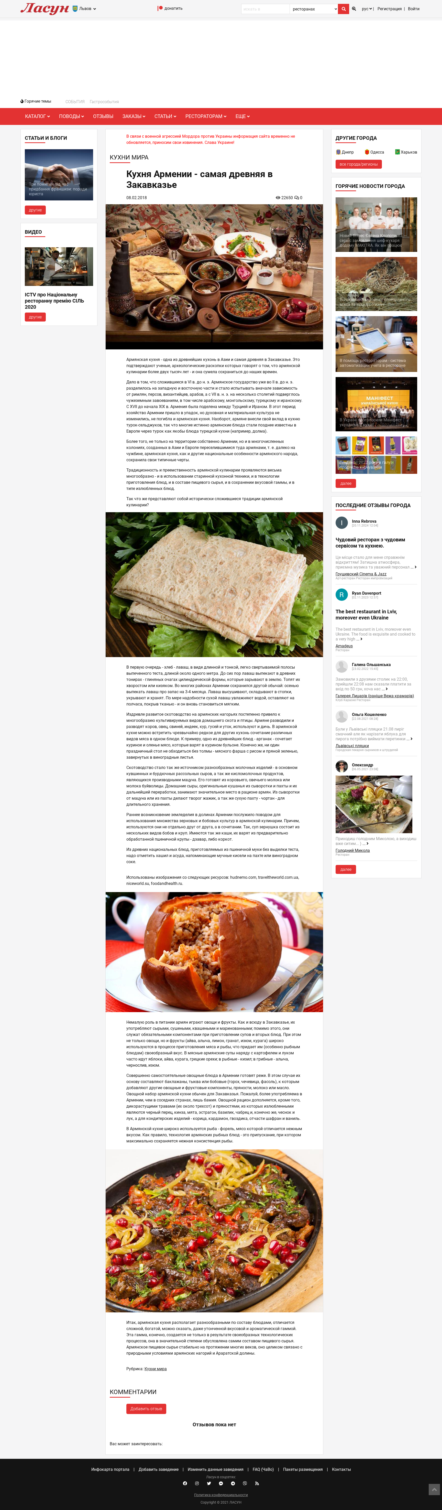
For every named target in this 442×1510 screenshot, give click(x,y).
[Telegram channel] (233, 1483)
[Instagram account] (197, 1483)
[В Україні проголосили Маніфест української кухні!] (376, 429)
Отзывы (103, 116)
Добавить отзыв (146, 1408)
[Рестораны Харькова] (398, 153)
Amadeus (344, 646)
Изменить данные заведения (216, 1469)
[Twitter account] (209, 1483)
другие (35, 210)
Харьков (409, 152)
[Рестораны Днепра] (339, 153)
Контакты (341, 1469)
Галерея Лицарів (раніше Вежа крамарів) (375, 695)
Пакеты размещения (303, 1469)
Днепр (348, 152)
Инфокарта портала (110, 1469)
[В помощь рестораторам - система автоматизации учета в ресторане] (376, 370)
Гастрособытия (104, 101)
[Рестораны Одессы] (367, 153)
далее (345, 483)
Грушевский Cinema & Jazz (361, 574)
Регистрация (390, 8)
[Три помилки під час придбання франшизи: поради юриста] (59, 199)
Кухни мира (156, 1368)
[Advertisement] (221, 56)
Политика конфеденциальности (221, 1495)
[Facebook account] (185, 1483)
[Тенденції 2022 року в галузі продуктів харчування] (376, 472)
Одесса (377, 152)
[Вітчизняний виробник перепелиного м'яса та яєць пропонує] (376, 309)
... (413, 567)
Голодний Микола (353, 850)
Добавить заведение (159, 1469)
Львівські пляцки (352, 745)
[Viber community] (245, 1483)
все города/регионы (359, 164)
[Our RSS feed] (257, 1483)
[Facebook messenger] (221, 1483)
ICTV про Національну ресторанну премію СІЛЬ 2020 (54, 301)
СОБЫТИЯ (75, 101)
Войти (413, 8)
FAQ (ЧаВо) (263, 1469)
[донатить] (160, 9)
